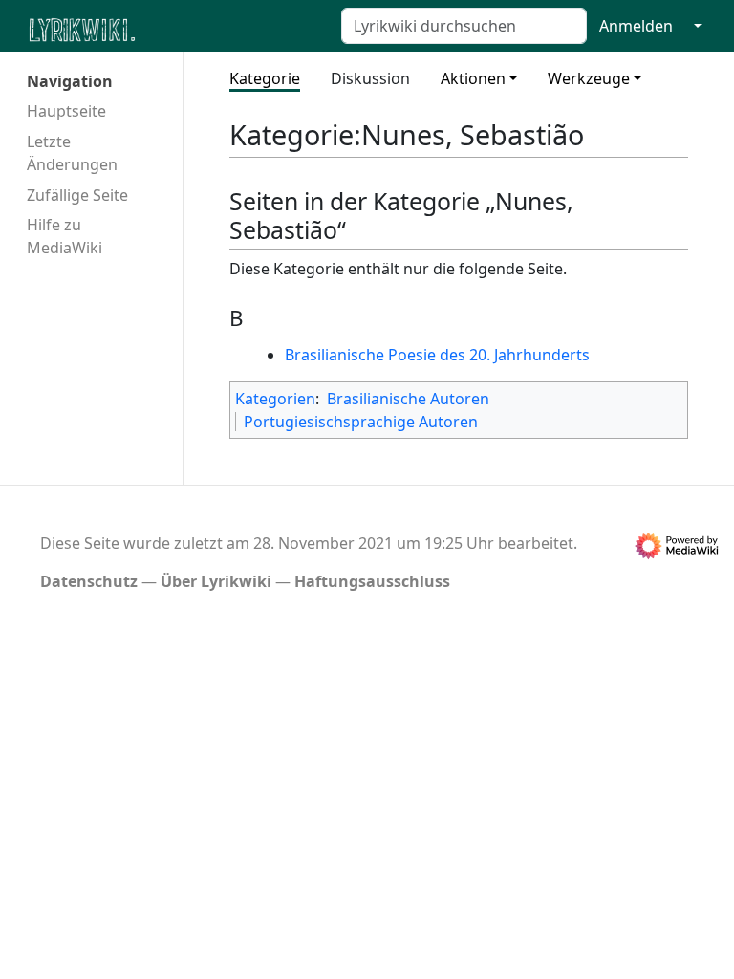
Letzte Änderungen (72, 153)
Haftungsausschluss (372, 581)
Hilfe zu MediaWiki (64, 236)
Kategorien (275, 398)
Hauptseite (66, 110)
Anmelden (636, 25)
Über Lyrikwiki (216, 581)
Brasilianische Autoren (408, 398)
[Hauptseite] (175, 28)
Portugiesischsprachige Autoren (361, 421)
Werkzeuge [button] (589, 78)
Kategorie (264, 78)
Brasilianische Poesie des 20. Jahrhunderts (437, 354)
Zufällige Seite (77, 195)
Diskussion (370, 78)
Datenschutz (89, 581)
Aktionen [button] (473, 78)
